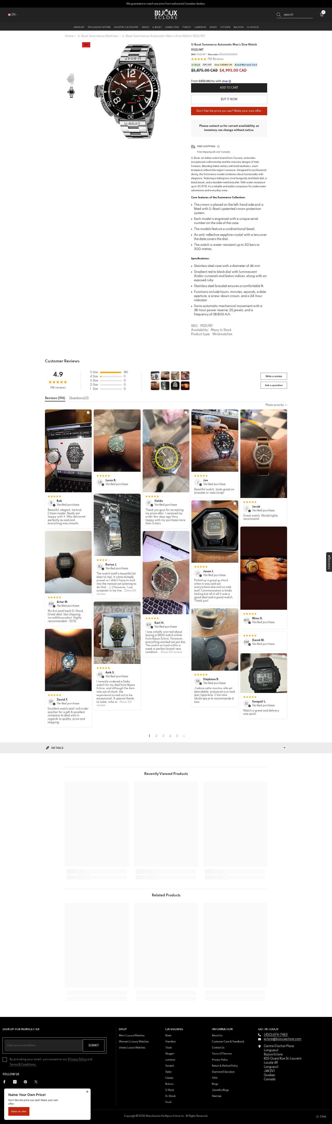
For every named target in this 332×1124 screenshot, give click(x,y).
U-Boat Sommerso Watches (98, 36)
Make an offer (18, 1111)
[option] (131, 91)
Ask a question (274, 385)
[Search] (295, 14)
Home (69, 36)
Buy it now (229, 99)
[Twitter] (36, 1082)
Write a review (274, 376)
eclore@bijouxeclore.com (282, 1039)
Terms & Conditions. (23, 1064)
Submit (93, 1045)
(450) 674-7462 (276, 1034)
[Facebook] (4, 1082)
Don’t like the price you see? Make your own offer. (229, 109)
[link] (97, 871)
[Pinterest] (25, 1082)
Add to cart (229, 87)
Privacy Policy (77, 1059)
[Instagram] (15, 1082)
